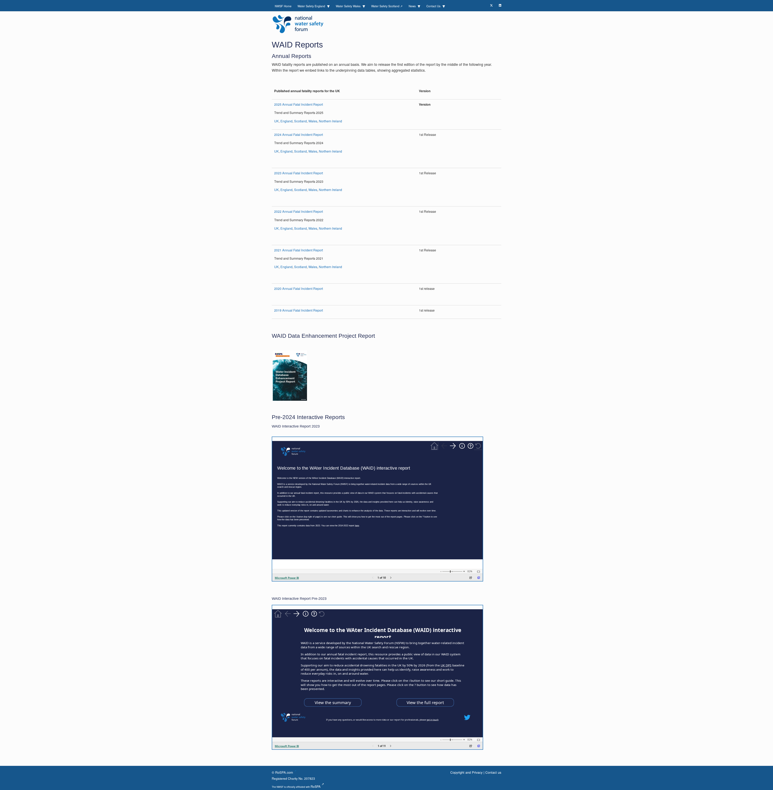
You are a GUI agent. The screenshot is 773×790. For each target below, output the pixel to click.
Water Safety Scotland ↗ (387, 6)
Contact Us (433, 6)
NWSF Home (283, 6)
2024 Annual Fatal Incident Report (298, 134)
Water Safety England (312, 6)
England (286, 121)
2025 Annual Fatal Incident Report (298, 104)
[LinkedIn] (500, 5)
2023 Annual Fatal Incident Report (298, 173)
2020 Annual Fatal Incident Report (298, 288)
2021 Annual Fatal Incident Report (298, 250)
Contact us (493, 772)
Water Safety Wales (348, 6)
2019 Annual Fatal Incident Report (298, 310)
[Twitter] (491, 5)
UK (276, 121)
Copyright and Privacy (466, 772)
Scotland (300, 121)
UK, (277, 228)
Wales (312, 121)
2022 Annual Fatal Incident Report (298, 211)
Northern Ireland (330, 121)
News (412, 6)
